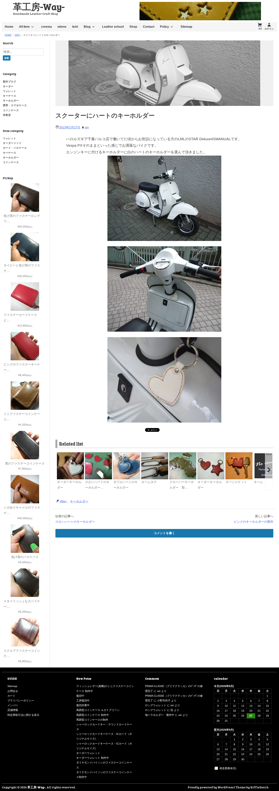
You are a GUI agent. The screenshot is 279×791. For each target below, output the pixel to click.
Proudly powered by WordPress (211, 787)
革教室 (7, 114)
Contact (148, 26)
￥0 (260, 29)
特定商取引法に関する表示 (23, 714)
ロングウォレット (155, 705)
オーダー (8, 86)
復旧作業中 (83, 705)
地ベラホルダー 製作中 (159, 714)
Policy (164, 26)
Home (9, 26)
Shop (133, 26)
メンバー (12, 705)
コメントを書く (164, 533)
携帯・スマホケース (15, 105)
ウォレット (9, 91)
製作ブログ (9, 81)
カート (11, 695)
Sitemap (186, 26)
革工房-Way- (39, 6)
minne (62, 26)
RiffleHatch (259, 787)
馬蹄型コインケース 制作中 (92, 714)
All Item (24, 26)
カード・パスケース (15, 147)
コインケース (11, 110)
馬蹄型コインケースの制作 (92, 719)
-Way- (63, 501)
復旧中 (80, 695)
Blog (87, 26)
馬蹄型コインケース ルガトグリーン (98, 710)
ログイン (269, 29)
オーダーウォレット (88, 753)
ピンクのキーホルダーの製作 (253, 521)
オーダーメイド (12, 143)
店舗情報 (12, 710)
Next (269, 454)
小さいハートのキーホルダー (75, 521)
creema (46, 26)
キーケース (9, 95)
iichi (75, 26)
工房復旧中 (83, 700)
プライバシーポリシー (20, 700)
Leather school (113, 26)
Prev (60, 454)
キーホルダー (79, 501)
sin (87, 127)
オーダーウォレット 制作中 (92, 757)
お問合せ (12, 691)
